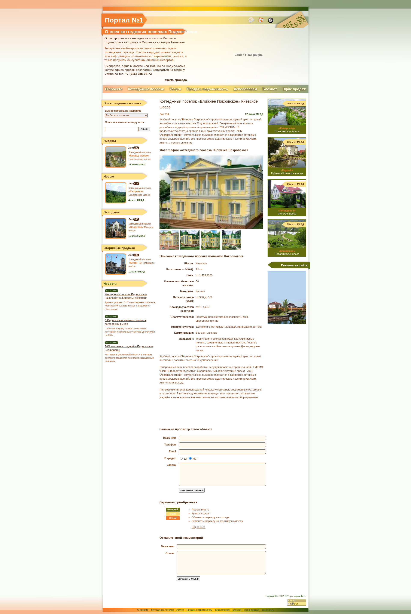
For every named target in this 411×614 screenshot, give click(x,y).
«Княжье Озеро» (138, 155)
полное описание (181, 142)
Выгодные (111, 212)
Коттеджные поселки (146, 89)
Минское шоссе (286, 212)
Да (185, 458)
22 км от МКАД (295, 142)
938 (136, 219)
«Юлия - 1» (135, 262)
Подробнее (199, 527)
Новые (109, 176)
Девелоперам (245, 89)
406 (136, 255)
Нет (195, 458)
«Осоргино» (135, 227)
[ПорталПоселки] (261, 22)
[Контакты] (251, 22)
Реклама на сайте (294, 265)
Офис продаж (294, 89)
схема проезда (176, 79)
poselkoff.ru (268, 609)
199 (136, 147)
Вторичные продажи (119, 248)
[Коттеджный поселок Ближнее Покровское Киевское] (211, 228)
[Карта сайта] (270, 22)
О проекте (113, 89)
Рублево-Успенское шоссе (287, 172)
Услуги (175, 89)
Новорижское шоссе (287, 130)
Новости (110, 283)
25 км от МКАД (295, 184)
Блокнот (269, 89)
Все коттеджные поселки (122, 103)
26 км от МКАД (295, 103)
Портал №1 (124, 20)
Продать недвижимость (207, 89)
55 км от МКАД (295, 224)
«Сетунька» (135, 191)
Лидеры (110, 140)
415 (136, 183)
